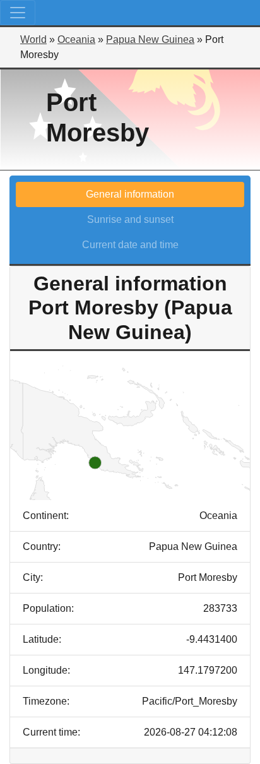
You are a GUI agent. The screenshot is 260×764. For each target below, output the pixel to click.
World (33, 39)
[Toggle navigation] (17, 12)
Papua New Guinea (150, 39)
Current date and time (130, 244)
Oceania (76, 39)
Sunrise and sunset (130, 219)
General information (130, 194)
